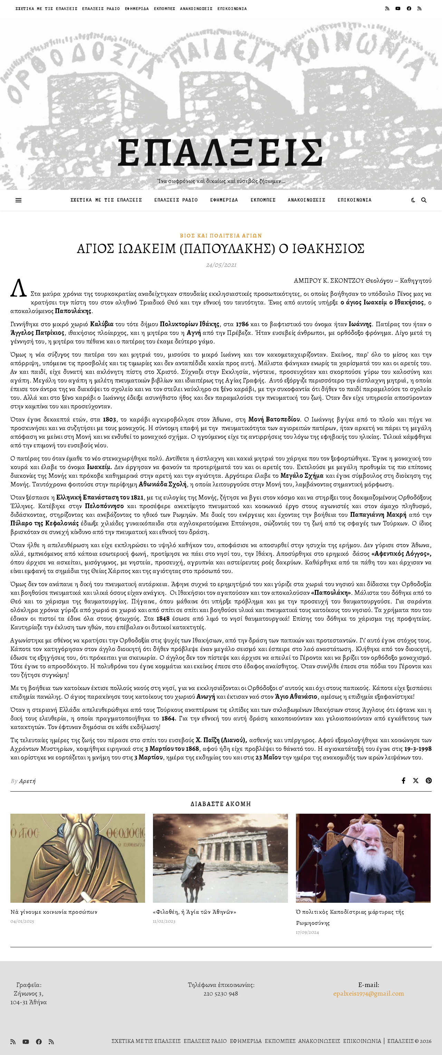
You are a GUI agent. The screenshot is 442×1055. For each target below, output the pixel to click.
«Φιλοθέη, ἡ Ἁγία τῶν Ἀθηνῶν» (194, 912)
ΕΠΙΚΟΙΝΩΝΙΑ (232, 8)
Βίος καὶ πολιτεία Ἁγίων (221, 236)
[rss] (387, 8)
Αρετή (27, 781)
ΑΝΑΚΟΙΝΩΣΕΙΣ (196, 8)
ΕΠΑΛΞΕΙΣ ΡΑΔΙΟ (101, 8)
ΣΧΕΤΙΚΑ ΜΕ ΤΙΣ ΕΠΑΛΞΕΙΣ (46, 8)
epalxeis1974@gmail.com (368, 993)
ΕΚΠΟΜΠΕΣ (164, 8)
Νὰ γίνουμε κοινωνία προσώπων (53, 912)
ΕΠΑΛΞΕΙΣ (221, 152)
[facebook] (409, 8)
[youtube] (398, 8)
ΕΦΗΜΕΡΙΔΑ (137, 8)
